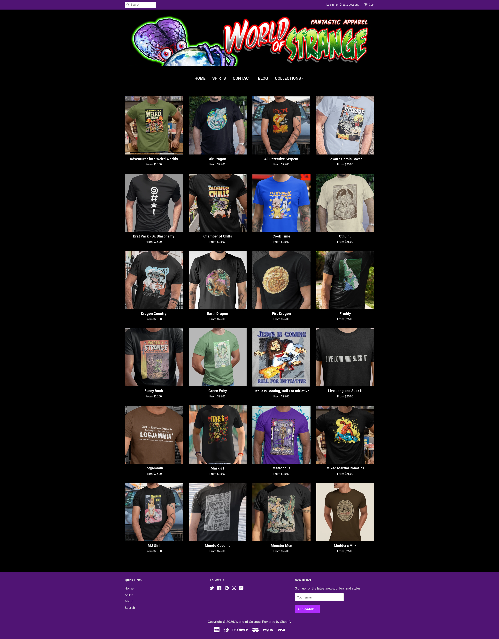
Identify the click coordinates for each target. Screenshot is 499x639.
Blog (263, 78)
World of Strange (248, 622)
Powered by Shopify (276, 622)
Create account (349, 4)
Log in (330, 4)
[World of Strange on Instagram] (234, 588)
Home (200, 78)
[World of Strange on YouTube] (241, 588)
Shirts (219, 78)
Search (130, 608)
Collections (288, 78)
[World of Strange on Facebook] (219, 588)
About (129, 601)
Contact (242, 78)
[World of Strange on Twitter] (212, 588)
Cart (371, 4)
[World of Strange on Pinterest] (227, 588)
